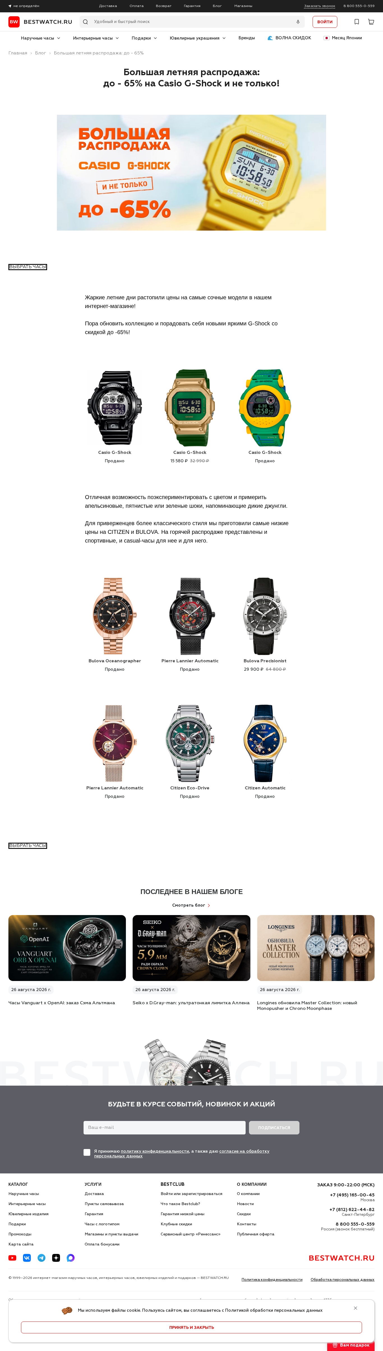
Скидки (244, 1214)
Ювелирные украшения (195, 38)
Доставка (108, 6)
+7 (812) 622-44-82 (352, 1210)
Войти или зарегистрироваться (191, 1194)
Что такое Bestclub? (180, 1204)
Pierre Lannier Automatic (189, 661)
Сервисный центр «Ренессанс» (190, 1234)
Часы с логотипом (102, 1224)
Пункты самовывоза (104, 1204)
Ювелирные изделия (28, 1214)
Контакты (246, 1224)
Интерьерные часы (93, 38)
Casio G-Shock (114, 453)
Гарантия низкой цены (182, 1214)
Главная (17, 53)
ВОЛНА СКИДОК (293, 38)
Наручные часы (37, 38)
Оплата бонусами (102, 1244)
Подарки (141, 38)
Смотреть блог (188, 905)
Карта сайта (21, 1244)
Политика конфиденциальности (272, 1280)
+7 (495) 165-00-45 (352, 1195)
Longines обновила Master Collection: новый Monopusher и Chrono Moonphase (307, 1006)
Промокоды (19, 1234)
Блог (217, 6)
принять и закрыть (191, 1328)
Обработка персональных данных (343, 1280)
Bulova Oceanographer (115, 661)
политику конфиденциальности (155, 1151)
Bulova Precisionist (265, 661)
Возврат (164, 6)
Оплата (137, 6)
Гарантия (192, 6)
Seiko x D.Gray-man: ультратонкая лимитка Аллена (191, 1003)
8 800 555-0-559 (359, 6)
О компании (248, 1194)
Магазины (243, 6)
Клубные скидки (176, 1224)
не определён (26, 6)
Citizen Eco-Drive (189, 788)
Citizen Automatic (265, 788)
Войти (325, 22)
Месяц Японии (347, 38)
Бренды (247, 38)
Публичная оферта (255, 1234)
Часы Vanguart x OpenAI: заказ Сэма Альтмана (61, 1003)
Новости (245, 1204)
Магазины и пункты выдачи (111, 1234)
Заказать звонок (319, 6)
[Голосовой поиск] (298, 21)
